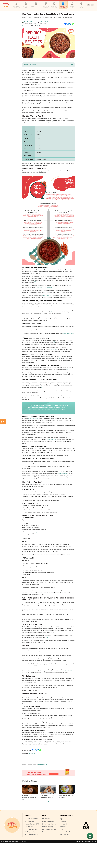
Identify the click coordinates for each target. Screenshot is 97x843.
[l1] (54, 122)
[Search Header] (88, 5)
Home (24, 764)
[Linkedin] (70, 24)
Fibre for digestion (48, 821)
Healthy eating (47, 827)
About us (63, 821)
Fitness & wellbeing (49, 824)
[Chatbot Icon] (90, 836)
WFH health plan (48, 832)
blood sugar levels (62, 473)
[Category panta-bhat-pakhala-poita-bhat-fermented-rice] (67, 790)
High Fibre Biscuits (31, 834)
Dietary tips (46, 819)
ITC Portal (63, 829)
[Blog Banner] (48, 772)
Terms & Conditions (67, 832)
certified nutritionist (66, 671)
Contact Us (64, 824)
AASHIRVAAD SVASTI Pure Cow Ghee (47, 591)
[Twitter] (68, 24)
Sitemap (63, 827)
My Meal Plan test (51, 439)
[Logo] (12, 825)
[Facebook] (65, 24)
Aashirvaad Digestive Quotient (44, 287)
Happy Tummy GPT (32, 824)
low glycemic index (33, 418)
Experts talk (29, 827)
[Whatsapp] (73, 24)
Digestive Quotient (31, 819)
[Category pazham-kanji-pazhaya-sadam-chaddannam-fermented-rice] (30, 790)
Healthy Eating (42, 764)
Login (61, 819)
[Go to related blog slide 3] (51, 801)
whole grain (53, 349)
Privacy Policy (64, 834)
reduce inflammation (68, 333)
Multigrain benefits (49, 829)
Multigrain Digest (32, 764)
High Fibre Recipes (31, 829)
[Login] (92, 5)
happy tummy (47, 296)
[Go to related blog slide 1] (46, 801)
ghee (37, 532)
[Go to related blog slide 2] (48, 801)
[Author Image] (23, 22)
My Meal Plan (30, 821)
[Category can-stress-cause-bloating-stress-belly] (48, 790)
